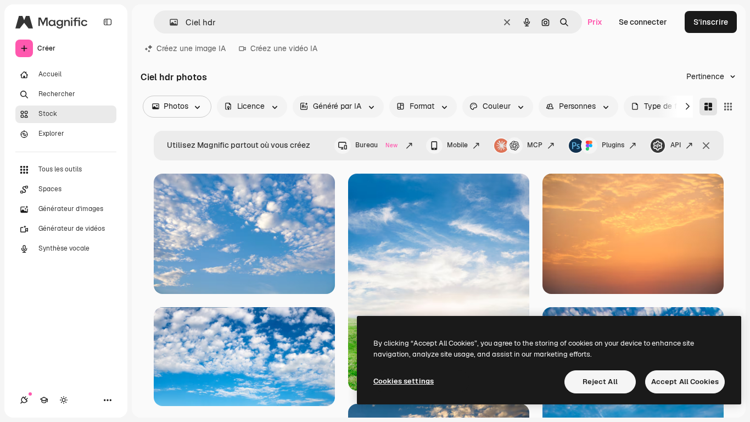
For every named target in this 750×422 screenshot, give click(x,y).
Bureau (376, 145)
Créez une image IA (191, 48)
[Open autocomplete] (169, 22)
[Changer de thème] (63, 400)
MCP (534, 145)
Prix (594, 22)
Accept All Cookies (685, 381)
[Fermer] (706, 145)
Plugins (613, 145)
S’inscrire (710, 22)
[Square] (728, 106)
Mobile (457, 145)
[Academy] (44, 400)
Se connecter (643, 22)
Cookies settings (403, 381)
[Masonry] (708, 106)
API (675, 145)
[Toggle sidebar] (107, 22)
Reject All (600, 381)
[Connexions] (24, 400)
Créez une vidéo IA (283, 48)
